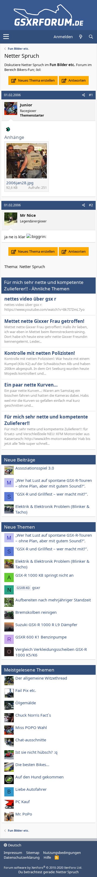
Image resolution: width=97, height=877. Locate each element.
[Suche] (91, 37)
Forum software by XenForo (43, 867)
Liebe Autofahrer (31, 789)
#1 (91, 95)
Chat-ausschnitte (30, 739)
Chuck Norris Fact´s (33, 715)
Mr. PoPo (23, 814)
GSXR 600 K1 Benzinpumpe (41, 637)
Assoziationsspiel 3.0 (34, 468)
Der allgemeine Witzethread (41, 678)
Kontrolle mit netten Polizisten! (39, 353)
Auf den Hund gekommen (39, 776)
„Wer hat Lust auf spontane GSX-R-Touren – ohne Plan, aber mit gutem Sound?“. (53, 483)
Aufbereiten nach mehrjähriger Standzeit (53, 599)
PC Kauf (22, 801)
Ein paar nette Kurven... (31, 385)
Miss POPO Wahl (31, 727)
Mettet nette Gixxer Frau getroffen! (44, 321)
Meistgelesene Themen (29, 670)
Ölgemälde (25, 702)
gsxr (28, 587)
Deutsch (14, 845)
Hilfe (47, 857)
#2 (91, 205)
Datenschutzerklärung (22, 857)
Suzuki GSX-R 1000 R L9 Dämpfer (46, 624)
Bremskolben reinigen (36, 612)
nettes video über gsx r (30, 299)
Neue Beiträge (19, 460)
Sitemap (32, 852)
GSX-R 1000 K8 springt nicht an (44, 575)
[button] (6, 37)
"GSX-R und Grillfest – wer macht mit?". (51, 494)
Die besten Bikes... (32, 764)
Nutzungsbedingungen (62, 852)
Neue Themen (19, 527)
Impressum (13, 852)
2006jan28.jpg (19, 182)
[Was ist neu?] (80, 37)
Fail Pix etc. (25, 690)
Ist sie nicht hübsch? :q (36, 752)
